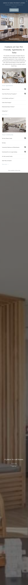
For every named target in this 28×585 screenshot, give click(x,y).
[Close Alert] (26, 1)
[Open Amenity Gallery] (25, 89)
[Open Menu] (26, 15)
